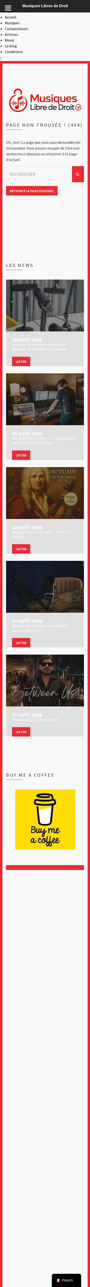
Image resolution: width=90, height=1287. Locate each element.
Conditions (14, 51)
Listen (21, 361)
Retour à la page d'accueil (32, 191)
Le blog (11, 46)
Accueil (10, 17)
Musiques (12, 22)
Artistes (11, 34)
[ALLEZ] (78, 174)
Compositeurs (16, 28)
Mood (9, 40)
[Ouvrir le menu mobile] (8, 8)
